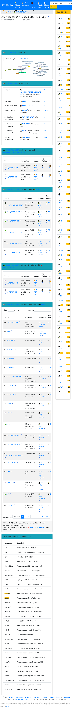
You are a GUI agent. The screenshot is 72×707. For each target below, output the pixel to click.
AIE (61, 23)
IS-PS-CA (60, 223)
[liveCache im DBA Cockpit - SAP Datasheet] (21, 435)
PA (61, 284)
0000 (8, 331)
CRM (60, 55)
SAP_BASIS (26, 137)
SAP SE (43, 704)
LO (61, 259)
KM (61, 250)
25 (43, 517)
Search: (31, 310)
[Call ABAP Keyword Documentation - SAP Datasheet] (21, 376)
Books (32, 527)
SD (62, 353)
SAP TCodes (7, 5)
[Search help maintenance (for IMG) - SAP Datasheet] (11, 412)
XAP (59, 394)
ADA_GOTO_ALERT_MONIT (13, 456)
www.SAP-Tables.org (16, 697)
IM (61, 119)
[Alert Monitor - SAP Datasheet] (5, 457)
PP (61, 305)
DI (61, 64)
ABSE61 (9, 404)
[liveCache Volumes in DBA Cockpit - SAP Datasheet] (21, 444)
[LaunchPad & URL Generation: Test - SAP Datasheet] (5, 234)
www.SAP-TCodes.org (24, 699)
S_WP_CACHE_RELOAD (12, 243)
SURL (9, 12)
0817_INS (9, 367)
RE (61, 341)
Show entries (11, 310)
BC (62, 32)
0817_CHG (10, 340)
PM (61, 300)
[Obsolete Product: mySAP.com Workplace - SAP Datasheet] (25, 130)
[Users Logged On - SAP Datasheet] (11, 471)
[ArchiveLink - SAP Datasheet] (39, 344)
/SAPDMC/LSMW (12, 322)
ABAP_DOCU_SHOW (13, 376)
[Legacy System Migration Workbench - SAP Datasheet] (42, 326)
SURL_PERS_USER (22, 12)
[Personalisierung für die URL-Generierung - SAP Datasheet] (22, 94)
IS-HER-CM (60, 173)
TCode (6, 317)
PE (61, 289)
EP (61, 80)
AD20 (8, 413)
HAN (60, 107)
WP (23, 131)
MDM (60, 266)
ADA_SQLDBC (11, 462)
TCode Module (18, 6)
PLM (60, 296)
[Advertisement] (27, 36)
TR (61, 376)
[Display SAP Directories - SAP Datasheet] (10, 493)
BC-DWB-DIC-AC (41, 415)
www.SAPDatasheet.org (33, 697)
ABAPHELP (10, 395)
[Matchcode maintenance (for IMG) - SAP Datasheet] (11, 423)
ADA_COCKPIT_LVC (13, 435)
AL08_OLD (10, 483)
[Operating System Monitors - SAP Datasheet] (39, 500)
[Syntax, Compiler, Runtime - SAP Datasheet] (45, 378)
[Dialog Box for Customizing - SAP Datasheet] (11, 331)
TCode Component (26, 4)
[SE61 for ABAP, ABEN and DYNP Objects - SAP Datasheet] (13, 403)
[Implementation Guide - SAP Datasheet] (42, 335)
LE (61, 255)
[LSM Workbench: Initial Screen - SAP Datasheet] (19, 321)
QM (61, 337)
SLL (59, 360)
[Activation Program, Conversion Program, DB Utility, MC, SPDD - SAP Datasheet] (44, 416)
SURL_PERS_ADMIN (11, 168)
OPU (60, 280)
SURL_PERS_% (27, 106)
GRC (60, 101)
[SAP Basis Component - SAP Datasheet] (31, 137)
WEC (60, 382)
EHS (60, 75)
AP (61, 28)
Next (47, 517)
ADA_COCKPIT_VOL (13, 444)
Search (53, 7)
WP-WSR (25, 124)
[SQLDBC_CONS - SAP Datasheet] (17, 462)
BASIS (24, 110)
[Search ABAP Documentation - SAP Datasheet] (15, 394)
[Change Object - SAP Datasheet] (14, 340)
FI (61, 85)
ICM (59, 114)
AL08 (8, 471)
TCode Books (40, 6)
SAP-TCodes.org (3, 702)
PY (61, 332)
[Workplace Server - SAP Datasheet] (29, 123)
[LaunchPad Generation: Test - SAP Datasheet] (5, 207)
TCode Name (34, 6)
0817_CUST (10, 349)
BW (61, 37)
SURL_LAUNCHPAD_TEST (13, 205)
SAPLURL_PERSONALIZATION (14, 152)
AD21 (8, 424)
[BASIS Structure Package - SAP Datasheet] (27, 110)
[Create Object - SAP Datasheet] (13, 367)
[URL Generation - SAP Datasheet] (26, 100)
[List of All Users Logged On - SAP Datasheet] (14, 482)
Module (41, 317)
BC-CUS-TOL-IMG (42, 333)
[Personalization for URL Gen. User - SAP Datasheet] (48, 16)
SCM (60, 348)
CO (60, 48)
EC (61, 69)
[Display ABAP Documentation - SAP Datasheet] (15, 385)
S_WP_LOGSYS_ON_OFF (12, 252)
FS (61, 94)
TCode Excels (46, 6)
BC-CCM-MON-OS (42, 496)
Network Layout (10, 59)
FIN (61, 89)
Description (29, 317)
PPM (60, 312)
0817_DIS (9, 358)
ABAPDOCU (10, 385)
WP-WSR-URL (27, 117)
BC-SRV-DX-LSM (42, 324)
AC (61, 18)
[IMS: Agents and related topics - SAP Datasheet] (43, 477)
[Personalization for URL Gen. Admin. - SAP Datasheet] (5, 169)
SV (61, 371)
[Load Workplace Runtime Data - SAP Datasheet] (21, 243)
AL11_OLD (9, 505)
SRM (60, 366)
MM (60, 273)
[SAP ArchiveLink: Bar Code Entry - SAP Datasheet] (15, 349)
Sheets (41, 527)
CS (61, 60)
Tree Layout (24, 59)
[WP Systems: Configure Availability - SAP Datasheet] (5, 254)
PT (61, 328)
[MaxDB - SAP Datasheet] (39, 439)
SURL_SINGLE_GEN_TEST (13, 232)
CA (61, 41)
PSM (60, 323)
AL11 (8, 494)
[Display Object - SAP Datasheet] (13, 358)
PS (61, 316)
